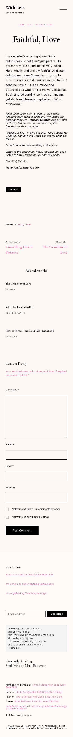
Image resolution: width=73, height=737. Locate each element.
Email (10, 465)
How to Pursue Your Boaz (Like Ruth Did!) (30, 330)
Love (28, 24)
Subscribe (57, 613)
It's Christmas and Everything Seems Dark (30, 584)
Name (10, 444)
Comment (12, 389)
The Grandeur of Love (18, 283)
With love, (15, 7)
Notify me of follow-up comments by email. (36, 508)
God (21, 24)
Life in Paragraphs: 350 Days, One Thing (38, 692)
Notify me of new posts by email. (30, 516)
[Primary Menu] (63, 9)
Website (10, 487)
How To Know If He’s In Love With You (36, 701)
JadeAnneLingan (15, 706)
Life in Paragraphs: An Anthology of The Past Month (36, 707)
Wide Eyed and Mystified (20, 307)
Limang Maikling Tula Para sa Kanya (26, 593)
